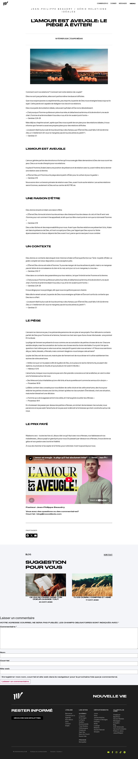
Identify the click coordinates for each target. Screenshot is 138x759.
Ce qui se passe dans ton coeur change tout (46, 598)
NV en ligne (82, 718)
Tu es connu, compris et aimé (92, 597)
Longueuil (82, 716)
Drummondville (83, 724)
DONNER (113, 3)
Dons (66, 721)
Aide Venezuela (118, 727)
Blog (114, 725)
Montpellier (82, 742)
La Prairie (82, 720)
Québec (81, 722)
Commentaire (8, 626)
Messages (116, 721)
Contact (68, 723)
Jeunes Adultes (99, 717)
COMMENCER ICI (102, 3)
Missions (96, 727)
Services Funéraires (119, 729)
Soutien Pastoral (99, 729)
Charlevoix (82, 730)
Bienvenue (68, 713)
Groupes (96, 731)
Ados (95, 715)
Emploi (67, 725)
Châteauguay (83, 728)
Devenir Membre (118, 719)
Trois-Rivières (83, 726)
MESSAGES (123, 3)
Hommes (97, 721)
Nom (2, 652)
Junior (96, 713)
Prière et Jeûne (118, 731)
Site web (5, 668)
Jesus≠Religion (118, 733)
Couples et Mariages (100, 719)
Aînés (96, 723)
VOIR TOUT (108, 554)
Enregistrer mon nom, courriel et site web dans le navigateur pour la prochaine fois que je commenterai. (60, 677)
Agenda (68, 717)
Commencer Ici (70, 715)
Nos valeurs (69, 719)
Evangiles (116, 723)
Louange (97, 725)
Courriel (4, 660)
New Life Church (84, 734)
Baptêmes (116, 716)
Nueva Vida (82, 736)
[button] (28, 535)
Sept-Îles (82, 732)
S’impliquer (116, 714)
